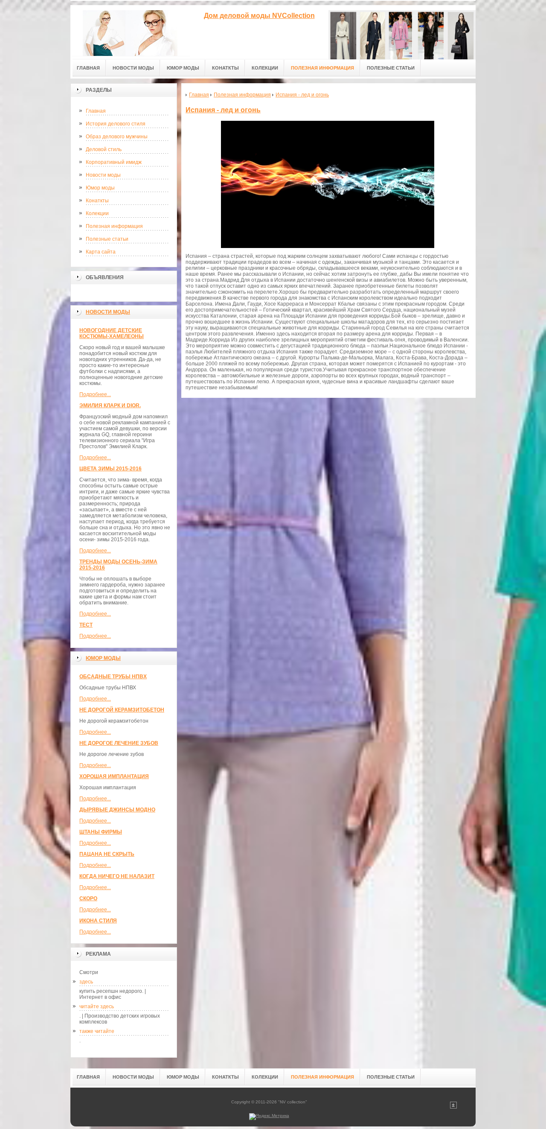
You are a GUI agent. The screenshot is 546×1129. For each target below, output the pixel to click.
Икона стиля (98, 921)
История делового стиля (115, 124)
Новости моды (103, 175)
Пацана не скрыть (106, 854)
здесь (86, 982)
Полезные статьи (107, 239)
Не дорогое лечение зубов (118, 743)
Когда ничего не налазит (116, 876)
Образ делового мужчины (117, 137)
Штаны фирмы (100, 832)
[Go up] (453, 1107)
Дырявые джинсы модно (117, 810)
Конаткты (97, 201)
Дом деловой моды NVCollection (259, 15)
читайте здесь (96, 1006)
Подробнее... (95, 394)
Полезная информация (114, 226)
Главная (96, 111)
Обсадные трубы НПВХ (113, 677)
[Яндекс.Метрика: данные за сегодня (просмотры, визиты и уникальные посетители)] (269, 1116)
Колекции (97, 213)
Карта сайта (101, 252)
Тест (86, 625)
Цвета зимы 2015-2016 (110, 469)
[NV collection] (130, 30)
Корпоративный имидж (114, 162)
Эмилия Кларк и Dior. (110, 405)
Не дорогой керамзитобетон (121, 710)
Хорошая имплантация (114, 776)
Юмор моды (100, 188)
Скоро (88, 898)
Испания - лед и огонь (223, 110)
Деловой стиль (104, 149)
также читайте (96, 1031)
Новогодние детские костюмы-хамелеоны (111, 333)
